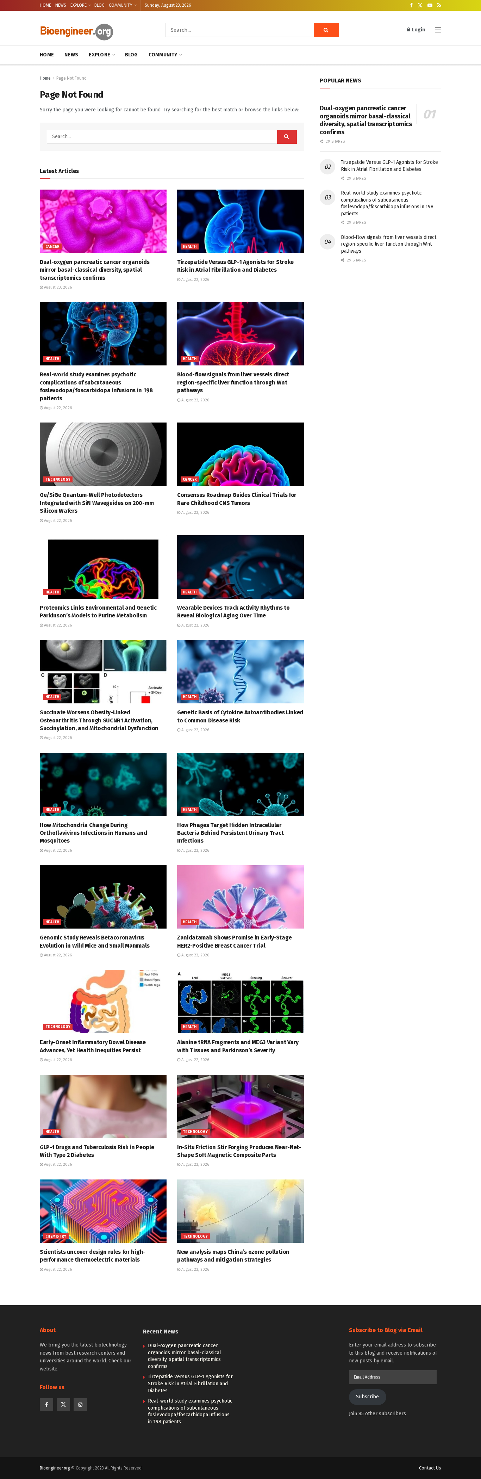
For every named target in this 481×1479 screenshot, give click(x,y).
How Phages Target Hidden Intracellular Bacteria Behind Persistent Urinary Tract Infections (230, 833)
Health (189, 247)
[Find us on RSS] (439, 5)
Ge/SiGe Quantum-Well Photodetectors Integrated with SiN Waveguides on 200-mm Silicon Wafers (97, 503)
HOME (45, 5)
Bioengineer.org (55, 1468)
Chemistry (56, 1236)
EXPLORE (78, 5)
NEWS (60, 5)
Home (45, 78)
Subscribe (367, 1397)
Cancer (52, 247)
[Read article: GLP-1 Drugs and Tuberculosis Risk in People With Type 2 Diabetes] (103, 1106)
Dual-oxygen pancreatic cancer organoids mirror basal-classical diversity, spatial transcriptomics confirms (95, 270)
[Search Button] (326, 30)
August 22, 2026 (194, 279)
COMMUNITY (120, 5)
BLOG (99, 5)
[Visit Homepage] (92, 30)
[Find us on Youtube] (429, 5)
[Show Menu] (438, 29)
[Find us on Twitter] (420, 5)
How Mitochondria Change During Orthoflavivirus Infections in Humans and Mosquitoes (93, 833)
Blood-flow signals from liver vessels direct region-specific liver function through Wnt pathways (233, 382)
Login (418, 30)
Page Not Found (71, 78)
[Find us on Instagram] (80, 1404)
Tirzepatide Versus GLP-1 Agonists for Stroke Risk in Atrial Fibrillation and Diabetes (190, 1383)
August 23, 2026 (57, 287)
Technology (57, 479)
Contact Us (430, 1468)
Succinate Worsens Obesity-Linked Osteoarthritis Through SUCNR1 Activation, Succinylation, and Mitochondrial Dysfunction (99, 720)
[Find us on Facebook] (411, 5)
